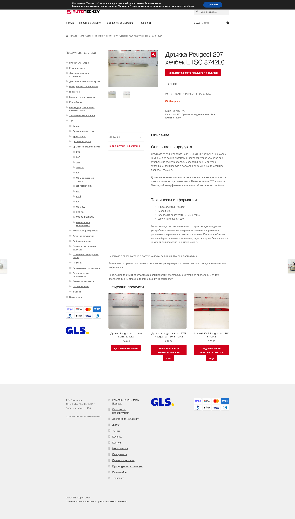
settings (189, 6)
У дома (70, 22)
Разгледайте (119, 472)
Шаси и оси (75, 296)
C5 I (78, 191)
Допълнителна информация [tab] (124, 146)
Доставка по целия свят (125, 418)
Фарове (77, 291)
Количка (117, 436)
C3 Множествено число (85, 179)
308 (78, 162)
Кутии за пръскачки (83, 235)
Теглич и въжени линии (82, 115)
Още (168, 358)
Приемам (213, 4)
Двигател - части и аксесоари (79, 75)
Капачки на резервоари (85, 230)
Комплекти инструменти (82, 96)
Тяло (81, 35)
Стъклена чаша (81, 286)
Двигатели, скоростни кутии (84, 81)
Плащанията (119, 454)
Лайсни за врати (82, 240)
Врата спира (79, 136)
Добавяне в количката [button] (126, 348)
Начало (73, 35)
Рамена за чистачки (83, 281)
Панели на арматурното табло (85, 256)
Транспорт (145, 22)
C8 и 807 (80, 206)
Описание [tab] (114, 137)
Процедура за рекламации (127, 466)
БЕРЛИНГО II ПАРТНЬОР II (83, 224)
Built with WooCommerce (113, 501)
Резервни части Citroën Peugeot (125, 401)
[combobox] (211, 11)
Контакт (116, 442)
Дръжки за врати (82, 141)
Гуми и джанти (77, 67)
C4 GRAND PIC (84, 186)
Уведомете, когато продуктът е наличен (193, 72)
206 (78, 151)
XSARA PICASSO (85, 217)
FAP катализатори (79, 62)
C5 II (78, 196)
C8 (77, 201)
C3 (77, 172)
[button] (153, 54)
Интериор (74, 91)
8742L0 (177, 117)
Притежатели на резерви (86, 267)
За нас (116, 430)
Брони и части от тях (84, 131)
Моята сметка (120, 448)
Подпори (77, 262)
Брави (76, 125)
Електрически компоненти (83, 86)
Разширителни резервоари (81, 274)
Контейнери (75, 102)
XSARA (80, 211)
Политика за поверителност (120, 411)
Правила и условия (90, 22)
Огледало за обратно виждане (84, 248)
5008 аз (80, 167)
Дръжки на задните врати (99, 35)
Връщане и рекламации (120, 22)
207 (116, 35)
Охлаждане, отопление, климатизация (82, 109)
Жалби (116, 424)
